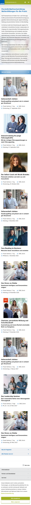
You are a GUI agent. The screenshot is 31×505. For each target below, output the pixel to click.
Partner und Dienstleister (8, 473)
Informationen (5, 469)
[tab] (15, 470)
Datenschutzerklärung (7, 493)
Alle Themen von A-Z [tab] (7, 454)
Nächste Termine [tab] (6, 72)
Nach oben (27, 465)
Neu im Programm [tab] (6, 449)
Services (4, 477)
